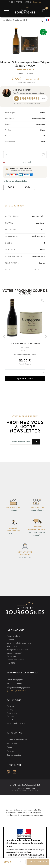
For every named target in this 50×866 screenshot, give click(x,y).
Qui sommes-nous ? (14, 653)
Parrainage (11, 657)
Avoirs (9, 747)
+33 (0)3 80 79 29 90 (18, 691)
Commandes (12, 743)
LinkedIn (14, 771)
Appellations (12, 713)
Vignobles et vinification (16, 723)
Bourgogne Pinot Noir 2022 (25, 344)
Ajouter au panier (25, 379)
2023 (11, 187)
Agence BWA (33, 790)
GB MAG (27, 2)
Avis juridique (12, 646)
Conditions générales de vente (19, 643)
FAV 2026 (11, 663)
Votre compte (14, 733)
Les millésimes (12, 720)
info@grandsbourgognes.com (19, 688)
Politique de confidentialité (17, 650)
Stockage (10, 710)
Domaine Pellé (25, 70)
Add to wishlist (43, 154)
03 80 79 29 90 (16, 2)
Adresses (10, 751)
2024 (27, 187)
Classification (12, 707)
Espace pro (37, 2)
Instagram (8, 771)
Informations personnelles (17, 739)
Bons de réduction (14, 755)
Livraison (10, 640)
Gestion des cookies (15, 660)
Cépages (10, 717)
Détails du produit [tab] (15, 206)
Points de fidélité (13, 636)
